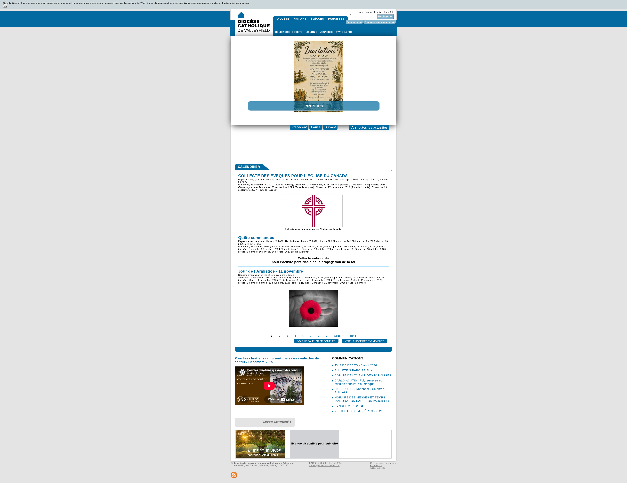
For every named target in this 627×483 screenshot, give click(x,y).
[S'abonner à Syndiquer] (313, 475)
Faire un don (354, 22)
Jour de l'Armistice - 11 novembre (270, 271)
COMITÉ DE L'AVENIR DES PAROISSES (363, 375)
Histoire (299, 18)
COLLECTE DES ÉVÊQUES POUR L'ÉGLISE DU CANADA (293, 176)
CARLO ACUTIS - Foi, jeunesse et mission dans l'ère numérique (358, 382)
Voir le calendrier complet (316, 341)
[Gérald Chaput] (263, 457)
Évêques (317, 18)
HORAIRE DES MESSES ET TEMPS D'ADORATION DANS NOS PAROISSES (362, 399)
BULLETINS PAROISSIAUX (354, 370)
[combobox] (363, 16)
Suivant (330, 127)
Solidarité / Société (288, 32)
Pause (316, 127)
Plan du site (376, 465)
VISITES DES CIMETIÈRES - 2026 (359, 411)
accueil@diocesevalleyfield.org (324, 465)
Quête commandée (256, 237)
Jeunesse (326, 32)
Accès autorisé (377, 468)
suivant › (338, 335)
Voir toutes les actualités (369, 127)
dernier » (354, 335)
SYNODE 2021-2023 (349, 406)
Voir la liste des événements (364, 341)
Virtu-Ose (391, 463)
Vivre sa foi (344, 32)
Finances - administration (379, 22)
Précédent (299, 127)
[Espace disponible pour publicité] (317, 457)
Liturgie (311, 32)
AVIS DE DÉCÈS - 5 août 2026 (356, 365)
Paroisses (336, 18)
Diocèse (283, 18)
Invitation (313, 106)
